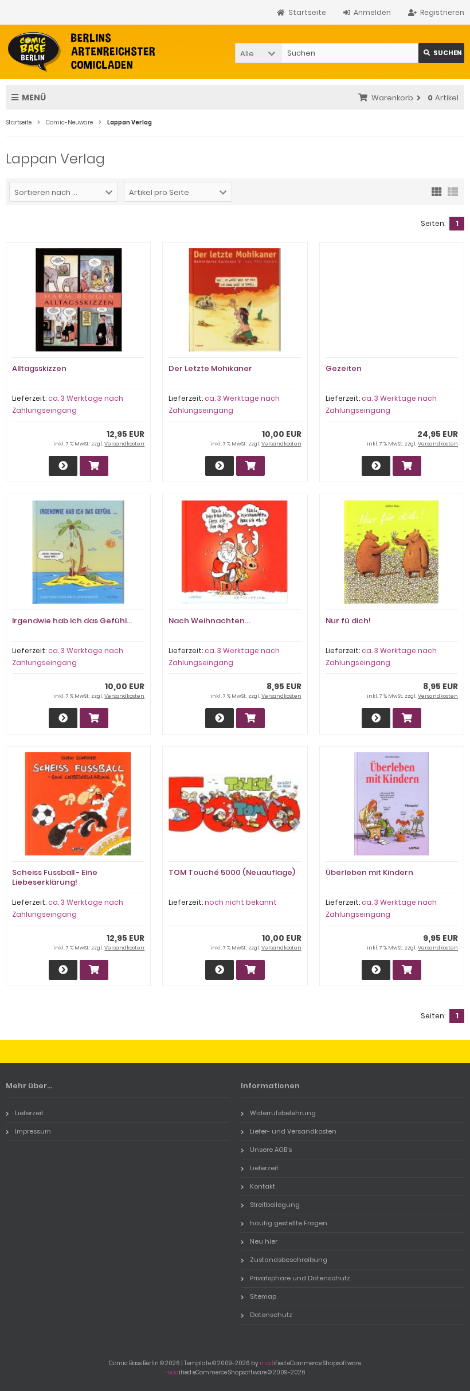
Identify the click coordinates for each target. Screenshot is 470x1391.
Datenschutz (271, 1314)
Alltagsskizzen (39, 368)
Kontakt (262, 1186)
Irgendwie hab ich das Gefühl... (72, 620)
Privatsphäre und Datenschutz (300, 1278)
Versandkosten (124, 443)
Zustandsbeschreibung (288, 1259)
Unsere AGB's (271, 1149)
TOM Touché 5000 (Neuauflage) (232, 872)
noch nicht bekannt (241, 902)
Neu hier (263, 1241)
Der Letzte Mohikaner (210, 368)
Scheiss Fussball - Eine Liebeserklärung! (54, 877)
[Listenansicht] (453, 191)
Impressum (33, 1131)
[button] (258, 53)
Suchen (441, 53)
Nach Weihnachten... (209, 620)
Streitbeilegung (275, 1204)
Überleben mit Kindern (369, 872)
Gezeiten (344, 368)
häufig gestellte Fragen (288, 1223)
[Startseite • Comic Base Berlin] (82, 51)
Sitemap (263, 1296)
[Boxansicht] (437, 191)
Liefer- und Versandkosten (293, 1131)
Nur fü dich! (348, 620)
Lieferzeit (29, 1113)
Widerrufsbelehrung (283, 1113)
